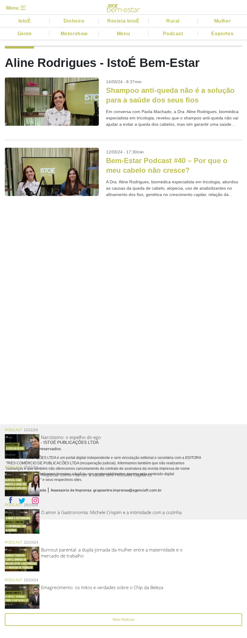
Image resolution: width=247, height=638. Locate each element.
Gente (24, 33)
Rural (173, 21)
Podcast (173, 33)
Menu (123, 33)
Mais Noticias (124, 619)
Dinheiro (74, 21)
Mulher (222, 21)
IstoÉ (24, 21)
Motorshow (74, 33)
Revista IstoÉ (123, 21)
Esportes (222, 33)
